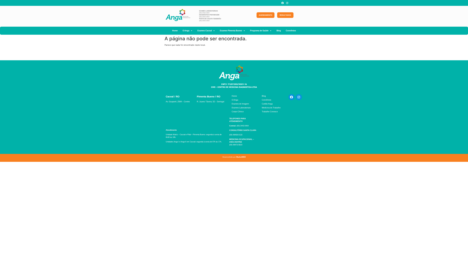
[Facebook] (282, 3)
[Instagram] (287, 3)
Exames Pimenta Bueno (231, 31)
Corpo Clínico (238, 112)
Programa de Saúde (259, 31)
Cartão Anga (267, 104)
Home (175, 31)
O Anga (186, 31)
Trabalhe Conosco (270, 112)
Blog (279, 31)
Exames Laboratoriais (241, 108)
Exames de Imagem (240, 104)
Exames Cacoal (204, 31)
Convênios (291, 31)
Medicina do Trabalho (271, 108)
